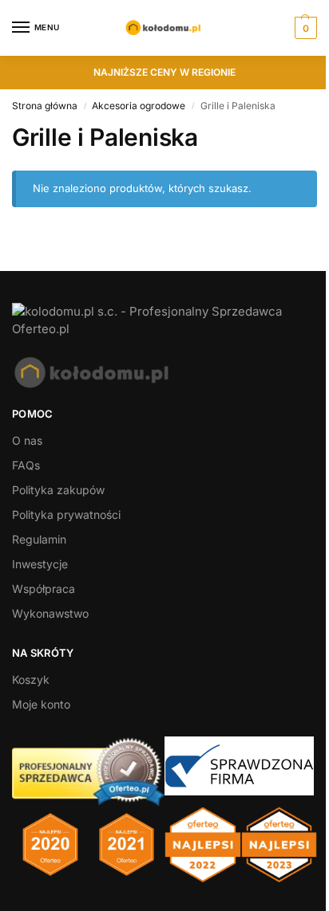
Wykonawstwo (50, 613)
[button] (304, 28)
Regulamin (39, 539)
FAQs (26, 465)
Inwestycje (40, 564)
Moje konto (41, 704)
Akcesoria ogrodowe (138, 106)
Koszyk (31, 679)
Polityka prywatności (66, 514)
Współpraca (43, 588)
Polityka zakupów (58, 490)
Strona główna (44, 106)
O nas (27, 440)
